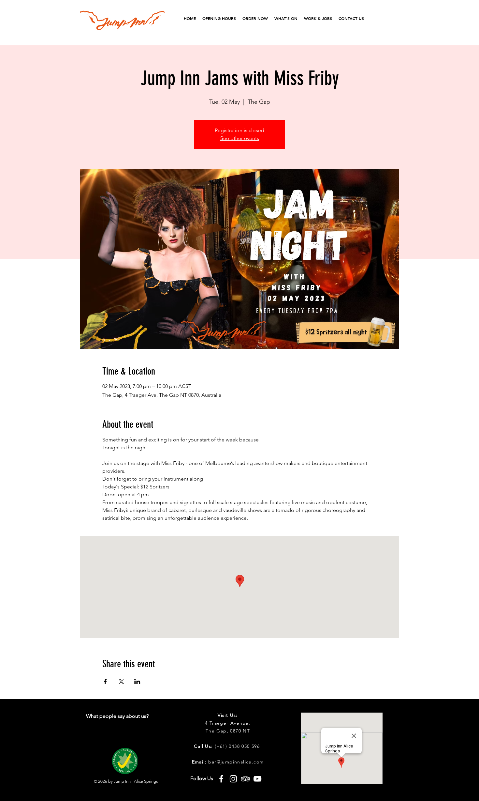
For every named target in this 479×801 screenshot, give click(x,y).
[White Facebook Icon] (221, 779)
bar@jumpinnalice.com (236, 762)
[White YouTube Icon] (257, 779)
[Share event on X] (121, 681)
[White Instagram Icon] (233, 779)
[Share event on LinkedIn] (137, 681)
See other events (239, 138)
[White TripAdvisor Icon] (245, 779)
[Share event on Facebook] (105, 681)
